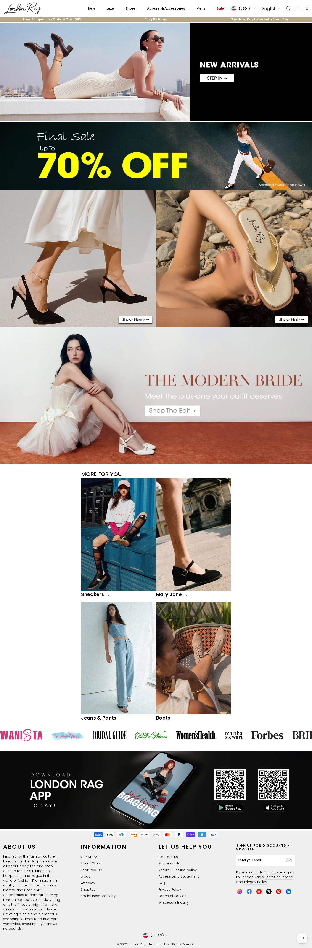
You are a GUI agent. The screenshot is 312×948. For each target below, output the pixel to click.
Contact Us (168, 857)
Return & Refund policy (178, 870)
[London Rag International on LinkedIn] (288, 891)
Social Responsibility (98, 896)
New (91, 8)
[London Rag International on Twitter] (269, 891)
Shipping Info (170, 863)
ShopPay (88, 889)
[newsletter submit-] (290, 860)
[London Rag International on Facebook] (249, 891)
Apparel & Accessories (166, 8)
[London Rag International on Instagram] (239, 891)
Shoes (130, 8)
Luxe (110, 8)
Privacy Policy (170, 889)
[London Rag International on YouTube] (259, 891)
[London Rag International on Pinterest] (278, 891)
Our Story (89, 857)
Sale (220, 8)
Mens (200, 8)
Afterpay (88, 883)
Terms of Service (173, 896)
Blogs (85, 876)
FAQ (162, 883)
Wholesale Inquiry (174, 902)
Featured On (91, 870)
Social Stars (91, 863)
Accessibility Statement (179, 876)
